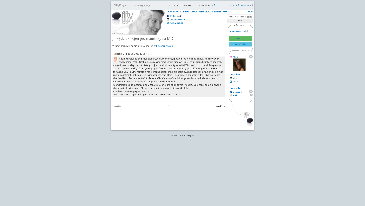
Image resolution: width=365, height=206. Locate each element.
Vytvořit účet (240, 44)
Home (251, 11)
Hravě (226, 11)
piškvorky (237, 92)
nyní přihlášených (237, 31)
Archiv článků (176, 23)
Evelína (214, 5)
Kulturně (184, 11)
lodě (235, 95)
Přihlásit (240, 38)
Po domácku (173, 11)
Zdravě (193, 11)
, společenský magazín (134, 5)
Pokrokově (203, 11)
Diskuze (174, 16)
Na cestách (215, 11)
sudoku (236, 81)
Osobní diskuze (177, 19)
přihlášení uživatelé (163, 46)
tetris (235, 78)
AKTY (235, 57)
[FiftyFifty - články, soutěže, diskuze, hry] (138, 22)
